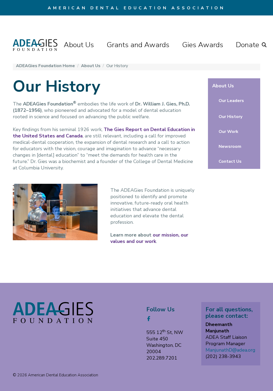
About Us (79, 45)
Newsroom (230, 146)
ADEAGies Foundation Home (46, 66)
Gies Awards (202, 45)
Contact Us (230, 161)
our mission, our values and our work (149, 238)
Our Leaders (231, 101)
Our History (230, 117)
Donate (247, 45)
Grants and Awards (138, 45)
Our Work (228, 132)
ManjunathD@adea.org (230, 350)
